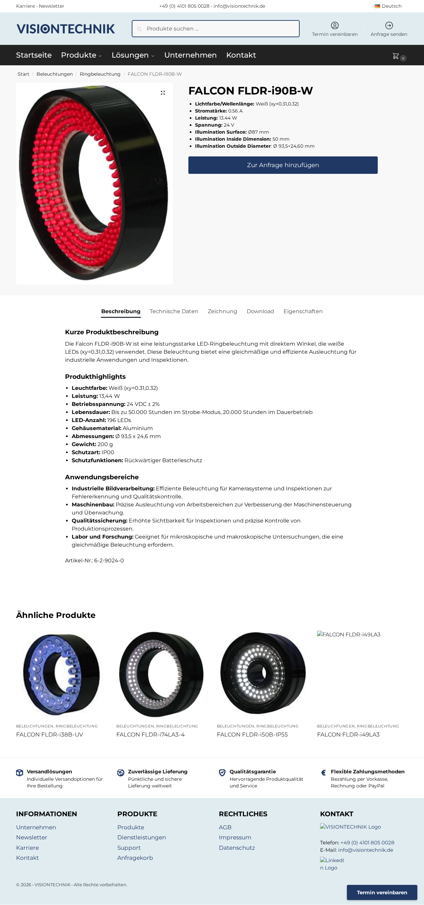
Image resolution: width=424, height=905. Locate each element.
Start (23, 74)
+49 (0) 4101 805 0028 (184, 6)
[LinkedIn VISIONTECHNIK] (364, 864)
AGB (225, 827)
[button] (400, 55)
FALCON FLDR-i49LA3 (348, 734)
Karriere (25, 6)
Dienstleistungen (141, 837)
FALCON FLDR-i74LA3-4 (150, 734)
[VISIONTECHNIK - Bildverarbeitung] (364, 827)
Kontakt (27, 857)
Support (129, 847)
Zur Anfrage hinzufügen (283, 165)
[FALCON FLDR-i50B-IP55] (262, 673)
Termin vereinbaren (335, 34)
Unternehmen (36, 827)
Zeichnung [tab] (222, 311)
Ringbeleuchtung (100, 74)
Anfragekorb (135, 857)
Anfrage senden (389, 34)
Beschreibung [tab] (120, 311)
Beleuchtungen (55, 74)
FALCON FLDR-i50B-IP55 (252, 734)
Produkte (130, 827)
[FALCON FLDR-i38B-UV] (61, 674)
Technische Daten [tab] (174, 311)
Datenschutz (237, 847)
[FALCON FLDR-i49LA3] (362, 690)
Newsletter (51, 6)
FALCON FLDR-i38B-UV (49, 734)
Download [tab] (260, 311)
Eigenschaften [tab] (303, 311)
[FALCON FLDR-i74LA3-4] (161, 675)
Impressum (235, 837)
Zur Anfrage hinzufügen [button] (61, 747)
